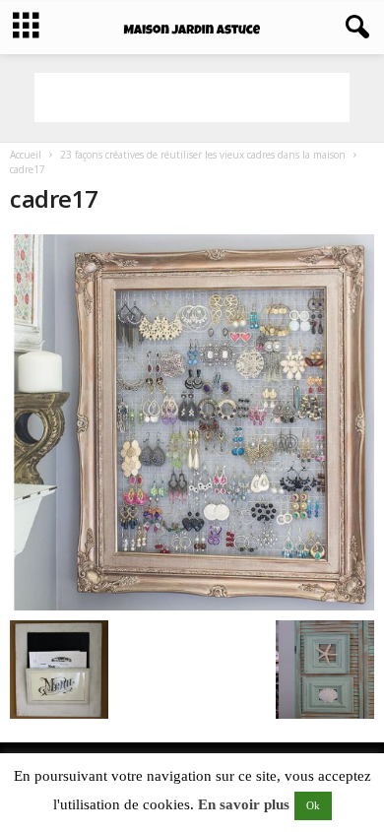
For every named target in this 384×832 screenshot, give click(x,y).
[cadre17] (192, 422)
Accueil (25, 154)
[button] (353, 27)
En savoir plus (243, 804)
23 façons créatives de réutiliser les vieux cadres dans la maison (203, 154)
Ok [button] (313, 805)
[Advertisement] (192, 97)
